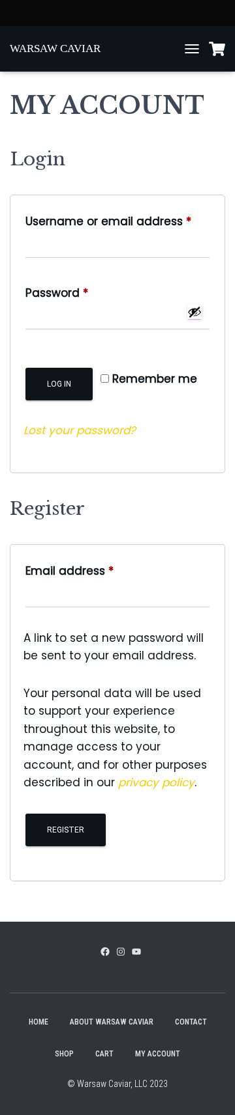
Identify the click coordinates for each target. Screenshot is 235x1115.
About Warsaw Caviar (111, 1021)
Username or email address (117, 221)
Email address (94, 570)
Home (38, 1021)
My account (157, 1053)
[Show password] (194, 312)
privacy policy (156, 782)
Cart (104, 1053)
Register (65, 829)
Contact (191, 1021)
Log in (59, 384)
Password (81, 292)
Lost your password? (80, 430)
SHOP (64, 1053)
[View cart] (217, 49)
